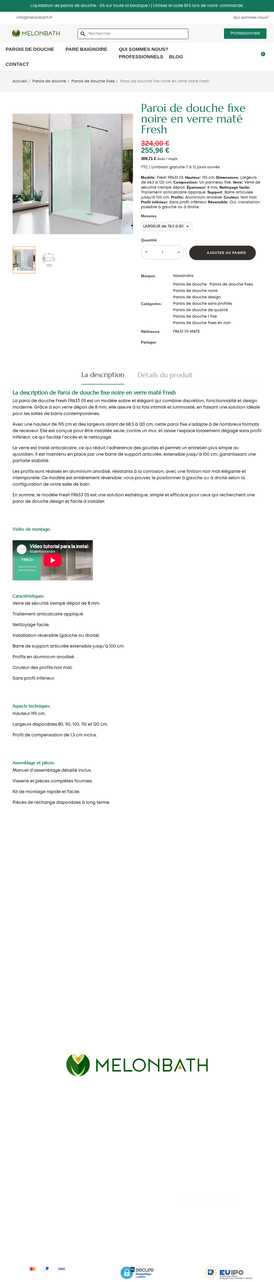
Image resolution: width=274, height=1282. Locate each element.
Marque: (148, 276)
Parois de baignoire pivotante (211, 1141)
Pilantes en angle (198, 896)
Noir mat (14, 1008)
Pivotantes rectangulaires (31, 974)
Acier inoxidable (21, 1032)
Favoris (100, 1157)
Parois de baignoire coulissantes (214, 1157)
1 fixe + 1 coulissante (25, 887)
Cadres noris (106, 912)
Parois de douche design (197, 297)
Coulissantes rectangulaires (33, 966)
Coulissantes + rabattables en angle (217, 904)
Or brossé (15, 1024)
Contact (13, 1149)
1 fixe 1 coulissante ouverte (119, 896)
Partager (174, 342)
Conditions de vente (135, 1230)
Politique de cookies (228, 1230)
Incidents (102, 1197)
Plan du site (17, 1189)
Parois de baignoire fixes (206, 1149)
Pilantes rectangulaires (28, 982)
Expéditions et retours (182, 1230)
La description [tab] (102, 375)
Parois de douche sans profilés (202, 303)
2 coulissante (18, 911)
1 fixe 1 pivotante (109, 888)
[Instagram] (217, 1199)
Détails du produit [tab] (165, 375)
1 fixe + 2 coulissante (25, 895)
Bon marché (105, 920)
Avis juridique (39, 1230)
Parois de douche (190, 284)
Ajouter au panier (226, 253)
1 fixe (98, 880)
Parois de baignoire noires (207, 1173)
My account (105, 1141)
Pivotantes (16, 927)
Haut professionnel (112, 1189)
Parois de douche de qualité (200, 310)
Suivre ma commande (115, 1165)
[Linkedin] (231, 1199)
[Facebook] (187, 1199)
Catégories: (151, 304)
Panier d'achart (108, 1149)
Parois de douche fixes (231, 284)
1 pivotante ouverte (112, 904)
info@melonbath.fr (143, 1111)
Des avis (13, 1157)
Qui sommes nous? (24, 1141)
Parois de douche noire (195, 290)
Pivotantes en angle (201, 888)
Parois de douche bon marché (211, 929)
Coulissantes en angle (203, 880)
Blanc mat (15, 1016)
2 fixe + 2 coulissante (26, 903)
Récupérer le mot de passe (120, 1173)
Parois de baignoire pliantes (209, 1165)
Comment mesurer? (25, 1165)
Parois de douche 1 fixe (195, 316)
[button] (31, 17)
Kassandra (183, 275)
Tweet (182, 342)
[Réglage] (252, 56)
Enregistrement (108, 1181)
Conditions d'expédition (29, 1173)
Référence (150, 331)
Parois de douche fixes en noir (202, 323)
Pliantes (13, 919)
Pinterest (189, 342)
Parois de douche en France (33, 1181)
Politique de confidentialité (84, 1230)
